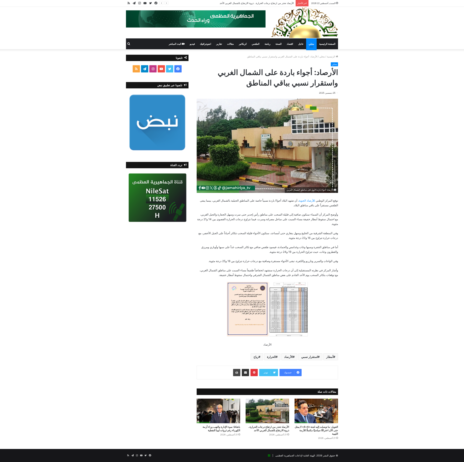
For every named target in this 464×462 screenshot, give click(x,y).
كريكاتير (243, 43)
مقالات (230, 43)
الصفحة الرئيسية (327, 43)
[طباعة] (236, 372)
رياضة (267, 43)
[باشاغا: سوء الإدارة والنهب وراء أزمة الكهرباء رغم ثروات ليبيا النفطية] (218, 411)
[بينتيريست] (254, 372)
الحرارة (271, 357)
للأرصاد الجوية (307, 200)
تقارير (219, 43)
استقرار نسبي (309, 357)
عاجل (301, 43)
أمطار (329, 357)
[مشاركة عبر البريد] (245, 372)
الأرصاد (288, 357)
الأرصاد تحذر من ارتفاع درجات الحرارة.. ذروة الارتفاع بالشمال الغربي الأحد (257, 3)
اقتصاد (290, 43)
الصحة (279, 43)
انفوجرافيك (205, 43)
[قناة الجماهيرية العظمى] (304, 22)
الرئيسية (331, 56)
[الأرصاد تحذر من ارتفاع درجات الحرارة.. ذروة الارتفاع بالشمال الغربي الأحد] (267, 411)
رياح (256, 357)
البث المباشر (175, 43)
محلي (311, 43)
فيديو (192, 43)
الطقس (256, 43)
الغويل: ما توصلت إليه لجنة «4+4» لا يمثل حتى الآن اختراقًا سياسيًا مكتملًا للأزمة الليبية (316, 430)
